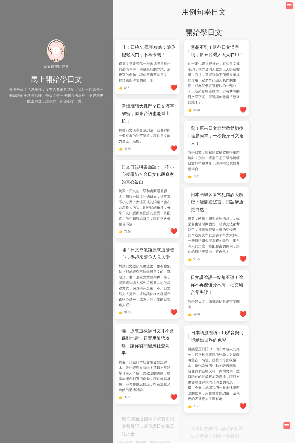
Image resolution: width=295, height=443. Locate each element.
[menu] (286, 425)
